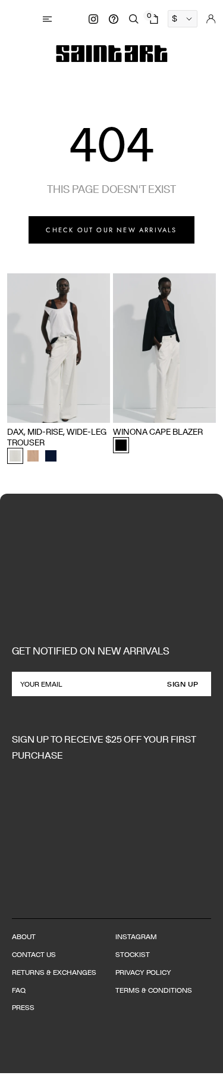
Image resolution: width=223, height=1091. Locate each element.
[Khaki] (33, 455)
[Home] (112, 53)
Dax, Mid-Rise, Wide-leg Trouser (56, 437)
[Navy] (50, 455)
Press (23, 1007)
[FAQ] (113, 19)
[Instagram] (93, 19)
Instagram (136, 936)
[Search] (134, 19)
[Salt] (15, 455)
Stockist (132, 954)
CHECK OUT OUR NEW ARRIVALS (111, 230)
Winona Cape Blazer (158, 432)
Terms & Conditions (153, 990)
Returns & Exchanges (54, 972)
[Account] (211, 19)
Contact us (34, 954)
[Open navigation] (49, 18)
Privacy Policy (143, 972)
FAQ (19, 990)
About (24, 936)
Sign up (183, 684)
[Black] (121, 445)
